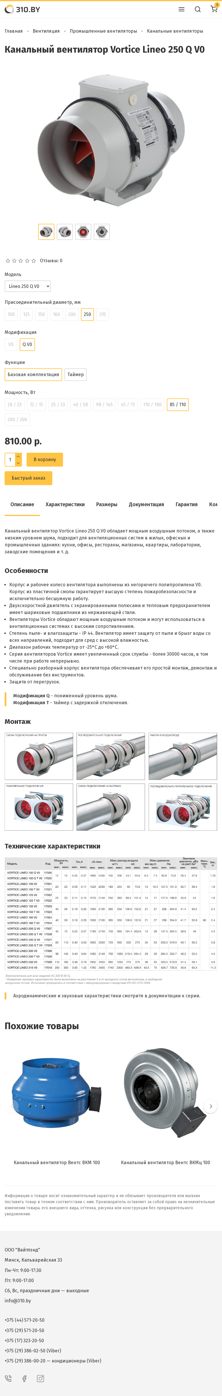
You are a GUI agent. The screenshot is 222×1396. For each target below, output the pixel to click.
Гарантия (187, 504)
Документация (146, 504)
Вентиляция (46, 31)
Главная (14, 31)
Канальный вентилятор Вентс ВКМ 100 (57, 1162)
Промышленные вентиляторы (103, 31)
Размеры (106, 504)
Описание (22, 504)
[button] (11, 1106)
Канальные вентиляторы (175, 31)
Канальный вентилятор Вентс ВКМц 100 (165, 1162)
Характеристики (65, 504)
